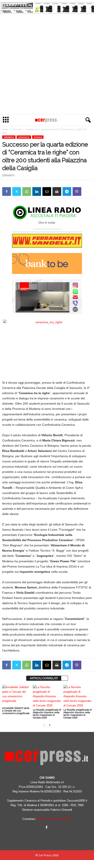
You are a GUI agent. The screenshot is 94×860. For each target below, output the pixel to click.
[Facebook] (6, 191)
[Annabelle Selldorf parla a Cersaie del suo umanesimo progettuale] (16, 695)
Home (5, 129)
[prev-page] (44, 725)
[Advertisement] (47, 65)
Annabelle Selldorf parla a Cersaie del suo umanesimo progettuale (16, 711)
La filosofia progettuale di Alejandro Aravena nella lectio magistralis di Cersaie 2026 (47, 713)
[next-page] (49, 725)
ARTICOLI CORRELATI (44, 678)
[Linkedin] (36, 191)
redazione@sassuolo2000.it (54, 819)
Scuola (38, 137)
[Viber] (77, 191)
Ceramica (16, 129)
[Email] (46, 191)
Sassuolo (24, 137)
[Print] (56, 191)
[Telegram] (67, 191)
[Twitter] (16, 191)
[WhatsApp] (26, 191)
